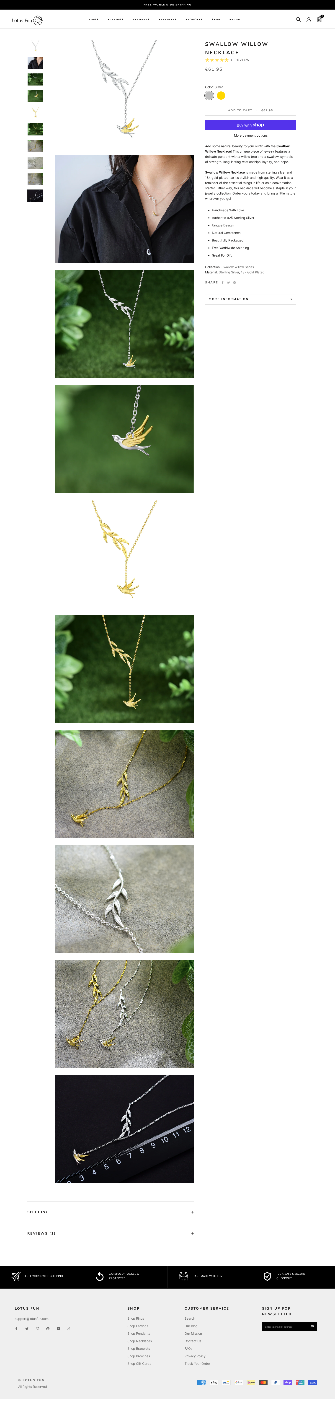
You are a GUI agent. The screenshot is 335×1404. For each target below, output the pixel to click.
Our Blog (191, 1326)
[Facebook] (222, 282)
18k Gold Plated (253, 272)
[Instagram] (37, 1328)
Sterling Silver (229, 272)
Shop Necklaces (139, 1341)
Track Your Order (197, 1363)
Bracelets (168, 19)
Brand (234, 19)
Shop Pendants (138, 1333)
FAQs (188, 1348)
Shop (216, 19)
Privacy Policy (195, 1356)
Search (190, 1318)
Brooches (194, 19)
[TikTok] (68, 1328)
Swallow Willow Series (238, 267)
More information (229, 299)
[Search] (298, 19)
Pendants (141, 19)
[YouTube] (58, 1328)
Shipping (38, 1212)
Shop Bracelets (138, 1348)
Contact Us (193, 1341)
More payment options (251, 135)
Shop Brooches (138, 1356)
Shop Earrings (137, 1326)
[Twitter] (228, 282)
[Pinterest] (234, 282)
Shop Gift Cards (139, 1363)
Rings (94, 19)
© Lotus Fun (31, 1380)
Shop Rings (135, 1318)
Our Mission (193, 1333)
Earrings (116, 19)
